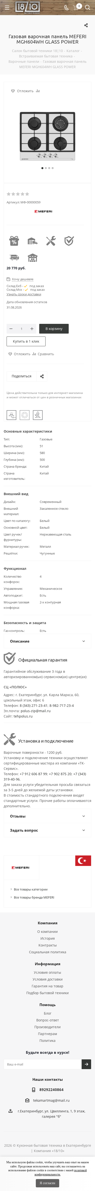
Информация (47, 963)
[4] (22, 194)
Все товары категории (31, 889)
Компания (47, 922)
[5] (27, 194)
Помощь (47, 1004)
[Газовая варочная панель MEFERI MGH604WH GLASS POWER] (47, 136)
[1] (9, 194)
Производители (47, 1027)
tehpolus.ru (23, 716)
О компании (47, 931)
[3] (18, 194)
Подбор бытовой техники (47, 993)
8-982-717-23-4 (61, 705)
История (47, 938)
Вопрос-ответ (47, 1020)
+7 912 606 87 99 (33, 774)
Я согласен (47, 1183)
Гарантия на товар (47, 986)
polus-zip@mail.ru (36, 711)
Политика (47, 1040)
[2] (13, 194)
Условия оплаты (47, 972)
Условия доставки (48, 979)
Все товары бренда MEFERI (34, 897)
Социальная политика (47, 952)
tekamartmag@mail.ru (51, 1100)
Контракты (47, 945)
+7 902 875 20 (60, 774)
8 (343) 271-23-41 (34, 705)
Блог (47, 1013)
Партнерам (47, 1033)
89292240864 (51, 1089)
